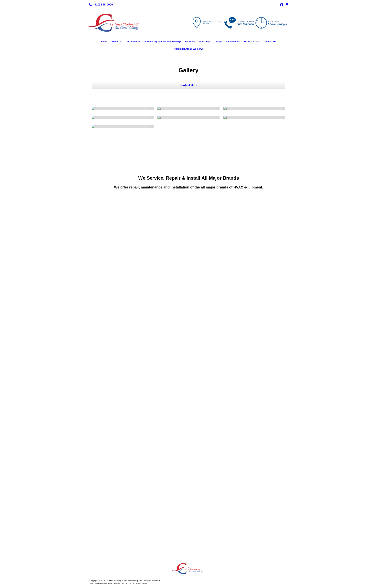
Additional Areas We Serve (189, 49)
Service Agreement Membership (162, 41)
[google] (287, 4)
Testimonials (233, 41)
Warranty (204, 41)
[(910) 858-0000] (100, 4)
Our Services (133, 41)
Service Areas (252, 41)
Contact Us (270, 41)
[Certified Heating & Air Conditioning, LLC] (188, 568)
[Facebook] (281, 4)
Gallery (218, 41)
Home (104, 41)
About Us (116, 41)
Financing (190, 41)
